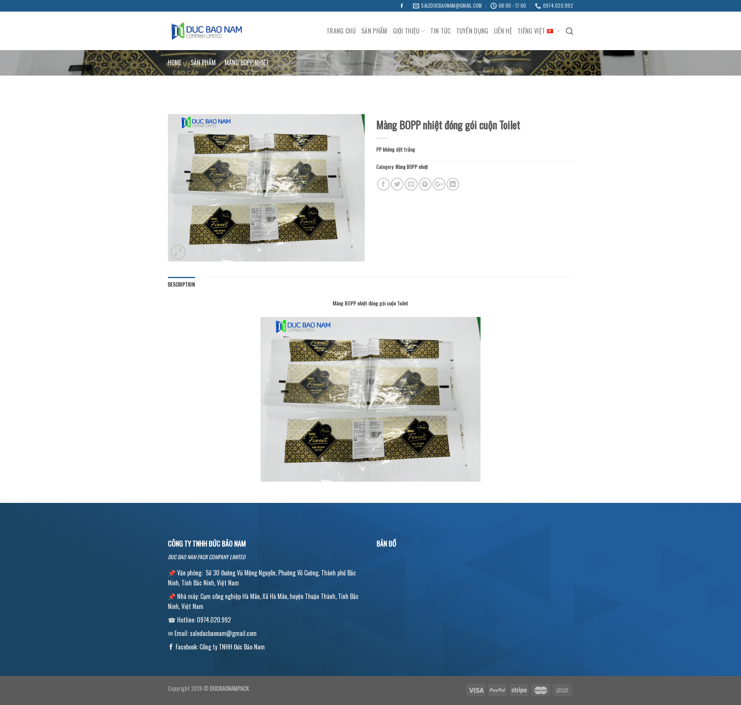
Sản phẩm (374, 30)
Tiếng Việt (531, 30)
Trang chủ (341, 30)
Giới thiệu (406, 30)
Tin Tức (440, 30)
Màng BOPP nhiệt (247, 62)
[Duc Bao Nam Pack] (206, 31)
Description (181, 284)
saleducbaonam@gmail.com (223, 633)
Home (174, 62)
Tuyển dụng (472, 30)
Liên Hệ (503, 30)
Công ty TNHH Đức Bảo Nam (232, 646)
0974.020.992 (214, 619)
